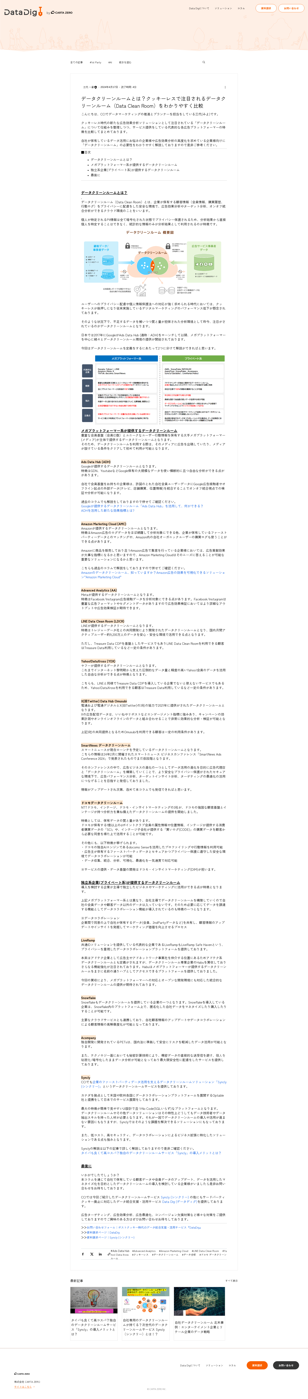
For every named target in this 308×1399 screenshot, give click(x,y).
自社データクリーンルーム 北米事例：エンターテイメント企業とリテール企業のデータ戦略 (199, 1327)
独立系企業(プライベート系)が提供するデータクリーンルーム (135, 169)
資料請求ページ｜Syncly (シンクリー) (110, 1237)
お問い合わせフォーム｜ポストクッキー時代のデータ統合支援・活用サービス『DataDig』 (144, 1227)
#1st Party (95, 62)
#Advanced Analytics (144, 1251)
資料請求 (266, 8)
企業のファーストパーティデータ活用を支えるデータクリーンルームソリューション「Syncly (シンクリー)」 (154, 1084)
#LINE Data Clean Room (206, 1251)
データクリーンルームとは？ (111, 159)
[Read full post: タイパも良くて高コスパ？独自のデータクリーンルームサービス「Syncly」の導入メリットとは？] (93, 1300)
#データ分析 (189, 1254)
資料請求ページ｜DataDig (103, 1232)
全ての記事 (76, 62)
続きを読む (125, 62)
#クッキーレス (140, 1254)
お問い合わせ (291, 8)
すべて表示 (231, 1280)
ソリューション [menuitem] (223, 8)
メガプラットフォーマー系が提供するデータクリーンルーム (134, 164)
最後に (96, 175)
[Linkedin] (100, 1255)
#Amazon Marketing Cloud (174, 1251)
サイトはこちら (23, 1386)
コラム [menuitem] (241, 8)
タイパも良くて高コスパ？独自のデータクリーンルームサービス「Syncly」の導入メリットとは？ (93, 1327)
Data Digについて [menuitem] (199, 8)
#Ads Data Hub (120, 1251)
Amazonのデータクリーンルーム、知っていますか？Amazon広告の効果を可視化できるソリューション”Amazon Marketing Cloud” (153, 574)
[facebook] (82, 1255)
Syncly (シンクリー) (175, 1197)
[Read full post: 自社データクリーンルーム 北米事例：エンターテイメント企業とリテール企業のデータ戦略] (199, 1301)
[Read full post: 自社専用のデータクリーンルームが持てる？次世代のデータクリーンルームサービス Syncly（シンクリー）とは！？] (145, 1300)
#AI (110, 62)
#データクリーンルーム (165, 1254)
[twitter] (91, 1255)
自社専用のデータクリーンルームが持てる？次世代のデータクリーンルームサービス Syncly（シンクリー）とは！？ (145, 1327)
